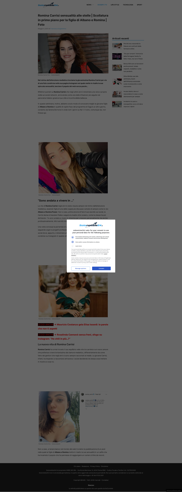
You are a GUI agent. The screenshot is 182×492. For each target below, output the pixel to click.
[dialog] (91, 246)
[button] (91, 246)
